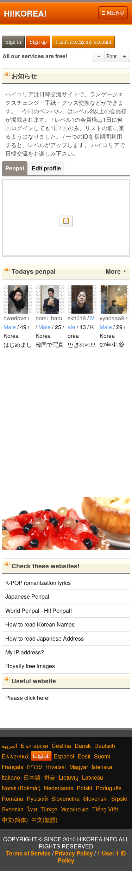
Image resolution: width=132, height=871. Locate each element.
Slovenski (95, 798)
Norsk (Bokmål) (21, 788)
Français (12, 767)
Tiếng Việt (105, 809)
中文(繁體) (44, 820)
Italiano (11, 777)
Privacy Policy (74, 853)
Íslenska (102, 767)
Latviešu (92, 777)
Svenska (13, 809)
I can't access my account (83, 42)
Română (12, 798)
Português (108, 788)
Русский (37, 798)
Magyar (78, 767)
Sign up (38, 42)
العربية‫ (9, 746)
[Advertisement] (66, 422)
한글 (49, 777)
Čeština (61, 746)
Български (34, 746)
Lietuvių (68, 777)
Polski (84, 788)
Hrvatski (55, 767)
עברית (34, 767)
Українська (75, 809)
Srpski (119, 798)
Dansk (83, 746)
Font (111, 56)
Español (64, 756)
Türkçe (48, 809)
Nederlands (58, 788)
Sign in (13, 42)
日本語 (32, 777)
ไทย (32, 809)
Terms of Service (28, 853)
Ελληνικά (15, 756)
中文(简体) (15, 820)
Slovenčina (65, 798)
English (41, 756)
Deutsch (104, 746)
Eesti (84, 756)
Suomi (102, 756)
